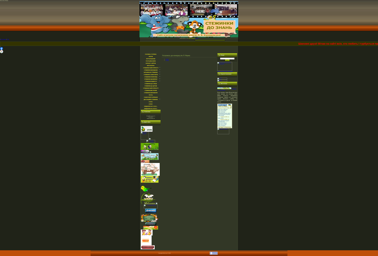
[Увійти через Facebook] (1, 48)
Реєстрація (3, 39)
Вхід (8, 39)
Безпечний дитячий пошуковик (225, 71)
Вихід (197, 38)
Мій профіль (192, 38)
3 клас (167, 59)
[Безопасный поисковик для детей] (224, 70)
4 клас (167, 60)
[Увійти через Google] (1, 51)
